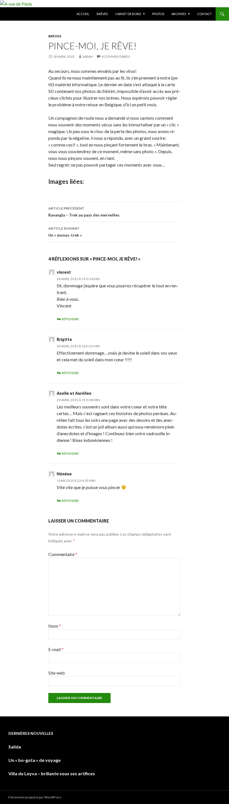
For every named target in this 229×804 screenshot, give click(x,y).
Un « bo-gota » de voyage (34, 760)
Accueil (83, 14)
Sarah (87, 56)
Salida (14, 746)
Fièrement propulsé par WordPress (34, 797)
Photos (158, 14)
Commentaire (62, 554)
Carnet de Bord (128, 14)
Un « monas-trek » (65, 231)
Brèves (102, 14)
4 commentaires (115, 56)
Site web (56, 672)
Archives (178, 14)
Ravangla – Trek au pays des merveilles (84, 211)
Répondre (70, 319)
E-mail (55, 649)
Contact (204, 14)
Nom (54, 626)
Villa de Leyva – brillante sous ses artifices (51, 773)
